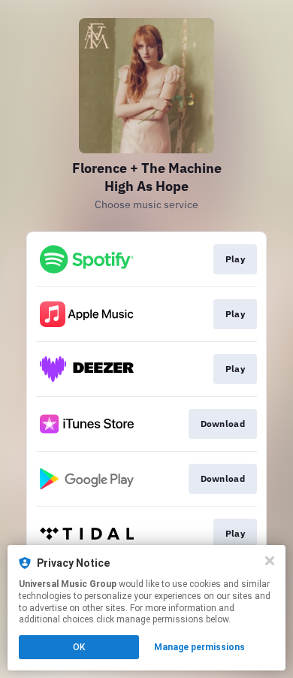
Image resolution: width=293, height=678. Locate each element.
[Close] (270, 561)
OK (79, 647)
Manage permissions (199, 647)
